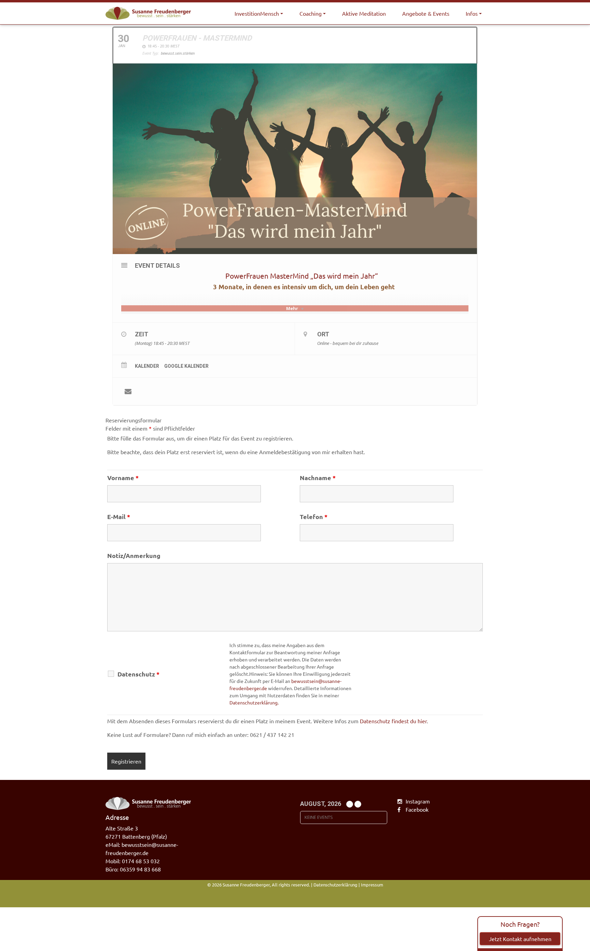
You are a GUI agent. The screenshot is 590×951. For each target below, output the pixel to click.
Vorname (123, 477)
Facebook (417, 809)
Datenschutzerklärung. (254, 702)
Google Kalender (186, 366)
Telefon (313, 516)
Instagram (418, 801)
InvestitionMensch (257, 13)
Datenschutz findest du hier (393, 720)
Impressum (372, 884)
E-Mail (118, 516)
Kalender (147, 366)
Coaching (310, 13)
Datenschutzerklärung (335, 884)
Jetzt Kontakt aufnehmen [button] (520, 938)
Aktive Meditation (364, 13)
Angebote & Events (425, 13)
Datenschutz (138, 674)
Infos (472, 13)
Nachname (318, 477)
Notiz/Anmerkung (133, 555)
